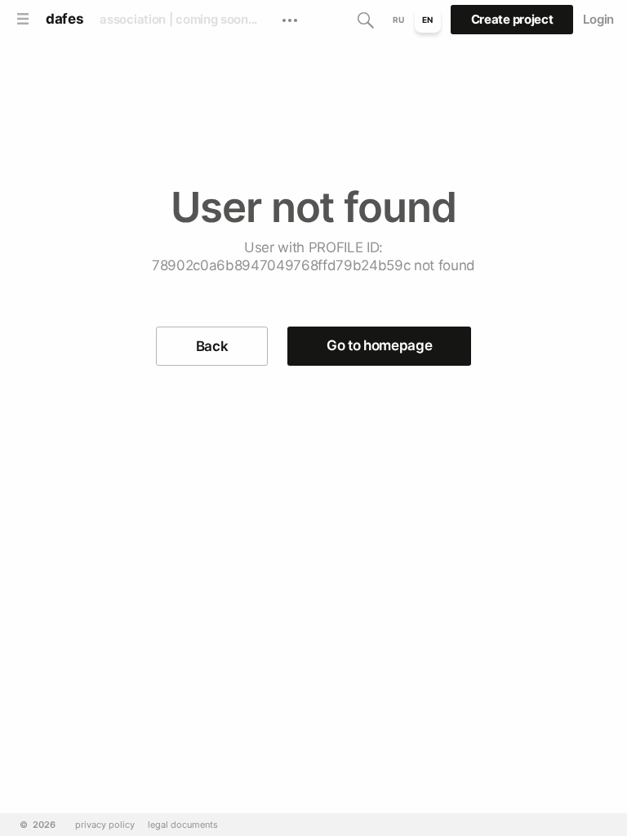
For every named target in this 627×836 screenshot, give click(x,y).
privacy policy (105, 825)
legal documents (183, 825)
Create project (512, 19)
